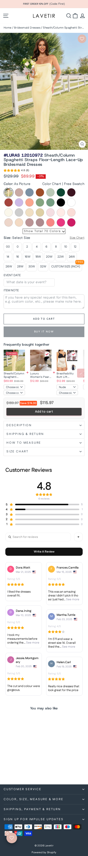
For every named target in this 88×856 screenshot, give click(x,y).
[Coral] (50, 222)
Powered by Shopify (44, 852)
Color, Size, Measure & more (33, 799)
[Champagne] (40, 212)
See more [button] (72, 599)
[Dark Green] (61, 192)
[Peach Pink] (19, 222)
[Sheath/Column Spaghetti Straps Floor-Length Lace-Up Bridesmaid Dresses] (14, 360)
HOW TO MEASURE (23, 443)
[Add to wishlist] (82, 39)
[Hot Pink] (61, 222)
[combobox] (78, 537)
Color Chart (51, 184)
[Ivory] (8, 212)
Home (8, 28)
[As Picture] (8, 192)
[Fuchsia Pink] (71, 222)
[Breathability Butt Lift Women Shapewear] (67, 360)
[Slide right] (80, 373)
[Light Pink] (71, 212)
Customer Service (22, 789)
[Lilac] (19, 202)
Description (19, 425)
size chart (17, 451)
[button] (16, 171)
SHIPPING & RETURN (25, 434)
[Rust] (8, 202)
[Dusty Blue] (29, 192)
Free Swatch (74, 184)
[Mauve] (40, 222)
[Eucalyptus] (50, 202)
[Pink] (50, 212)
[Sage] (50, 192)
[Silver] (19, 212)
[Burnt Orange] (40, 192)
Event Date (12, 275)
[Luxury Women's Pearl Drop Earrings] (40, 360)
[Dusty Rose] (19, 192)
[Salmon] (29, 202)
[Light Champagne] (29, 212)
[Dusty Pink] (29, 222)
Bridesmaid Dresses (27, 28)
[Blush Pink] (8, 222)
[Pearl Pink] (61, 212)
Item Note (11, 291)
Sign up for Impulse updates (34, 819)
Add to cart (44, 411)
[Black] (61, 202)
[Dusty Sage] (40, 202)
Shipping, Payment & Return (32, 809)
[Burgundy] (71, 192)
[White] (71, 202)
